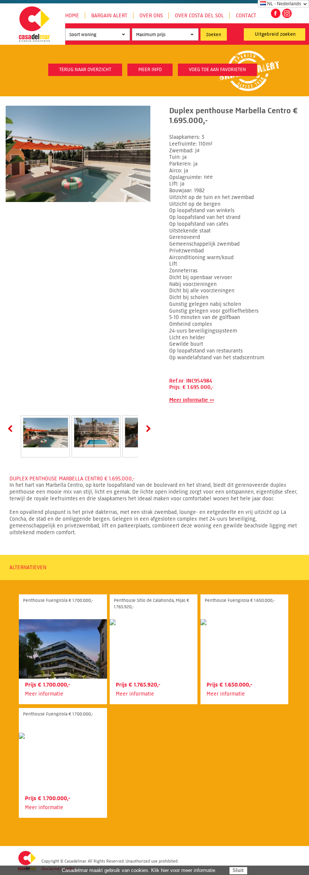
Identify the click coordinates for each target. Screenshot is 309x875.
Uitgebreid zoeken (275, 34)
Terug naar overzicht (85, 70)
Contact (246, 15)
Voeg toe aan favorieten (217, 70)
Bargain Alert (109, 15)
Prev (12, 428)
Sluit (238, 870)
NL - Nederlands (284, 3)
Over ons (151, 15)
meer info (150, 70)
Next (147, 428)
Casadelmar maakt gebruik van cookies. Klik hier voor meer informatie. (139, 870)
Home (72, 15)
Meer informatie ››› (191, 400)
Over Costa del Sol (199, 15)
